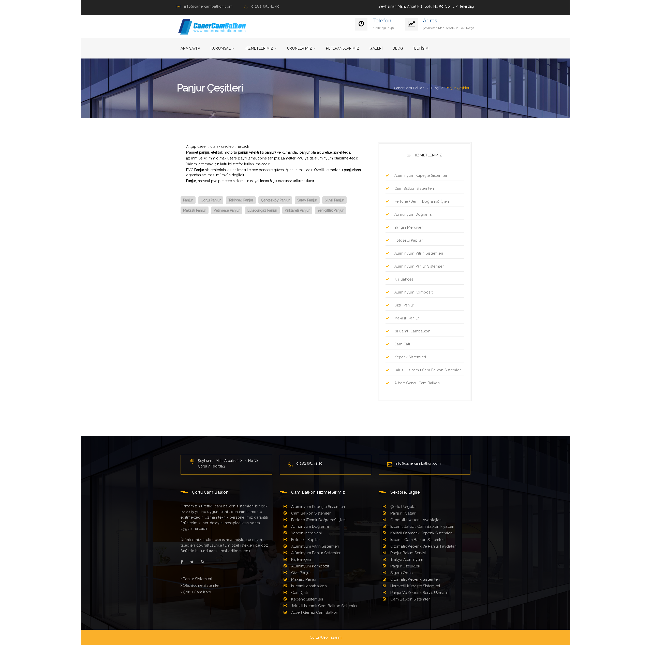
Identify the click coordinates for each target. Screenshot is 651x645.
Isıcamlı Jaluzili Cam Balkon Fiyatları (421, 526)
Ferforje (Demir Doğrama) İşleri (421, 201)
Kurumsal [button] (221, 48)
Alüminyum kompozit (413, 292)
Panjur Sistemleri (197, 579)
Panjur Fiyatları (402, 513)
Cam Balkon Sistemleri (414, 188)
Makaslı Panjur (406, 318)
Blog (435, 88)
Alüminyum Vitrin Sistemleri (418, 253)
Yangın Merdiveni (409, 227)
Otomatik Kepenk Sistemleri (414, 579)
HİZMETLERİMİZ (259, 48)
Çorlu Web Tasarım (326, 637)
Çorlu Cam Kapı (196, 592)
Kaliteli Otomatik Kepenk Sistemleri (420, 533)
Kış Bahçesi (404, 279)
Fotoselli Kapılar (408, 240)
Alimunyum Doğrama (413, 214)
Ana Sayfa (190, 48)
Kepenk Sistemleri (410, 357)
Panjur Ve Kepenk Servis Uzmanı (418, 592)
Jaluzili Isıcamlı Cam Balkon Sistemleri (428, 370)
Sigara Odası (401, 572)
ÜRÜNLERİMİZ (299, 48)
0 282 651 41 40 (265, 6)
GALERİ (375, 48)
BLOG (398, 48)
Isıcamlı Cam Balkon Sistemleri (417, 539)
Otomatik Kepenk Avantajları (415, 520)
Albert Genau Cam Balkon (417, 383)
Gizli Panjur (404, 305)
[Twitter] (192, 562)
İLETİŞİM (420, 48)
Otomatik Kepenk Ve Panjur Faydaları (422, 546)
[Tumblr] (202, 562)
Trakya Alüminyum (406, 559)
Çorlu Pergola (402, 506)
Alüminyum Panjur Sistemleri (419, 266)
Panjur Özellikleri (404, 566)
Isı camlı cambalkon (412, 331)
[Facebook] (182, 562)
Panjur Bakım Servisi (407, 553)
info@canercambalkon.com (208, 6)
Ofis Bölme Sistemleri (201, 585)
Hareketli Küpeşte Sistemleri (414, 586)
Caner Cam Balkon (409, 88)
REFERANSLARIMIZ (342, 48)
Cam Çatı (402, 344)
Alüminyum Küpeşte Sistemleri (421, 175)
